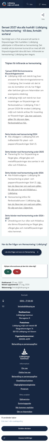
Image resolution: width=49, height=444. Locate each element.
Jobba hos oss (24, 372)
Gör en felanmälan (24, 411)
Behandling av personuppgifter (24, 344)
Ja (8, 272)
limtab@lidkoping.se (26, 306)
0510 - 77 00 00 (26, 301)
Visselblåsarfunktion (24, 380)
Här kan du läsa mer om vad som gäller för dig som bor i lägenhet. (25, 204)
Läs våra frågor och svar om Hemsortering (20, 252)
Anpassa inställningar (25, 438)
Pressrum (34, 388)
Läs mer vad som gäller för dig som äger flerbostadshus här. (25, 119)
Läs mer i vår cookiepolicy (12, 421)
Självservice (25, 399)
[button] (29, 4)
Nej (17, 272)
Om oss (24, 368)
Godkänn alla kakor (24, 428)
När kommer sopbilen (25, 407)
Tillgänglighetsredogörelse (24, 384)
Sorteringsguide (24, 403)
